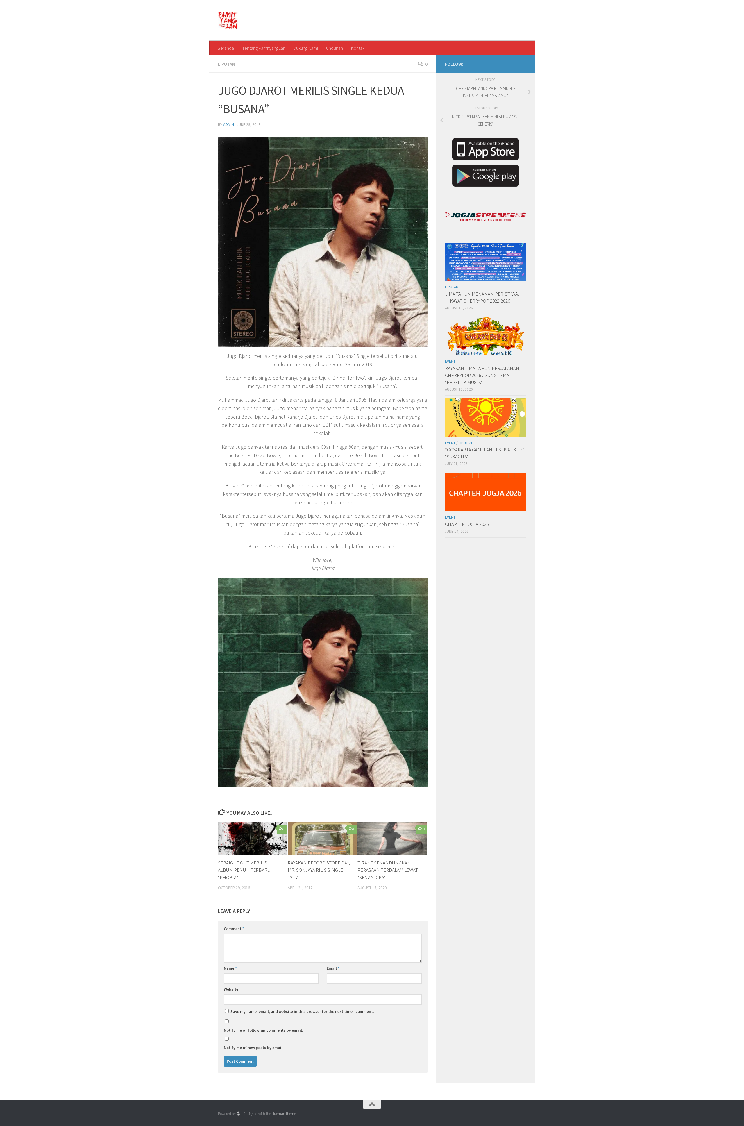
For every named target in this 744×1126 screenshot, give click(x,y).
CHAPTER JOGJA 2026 (467, 524)
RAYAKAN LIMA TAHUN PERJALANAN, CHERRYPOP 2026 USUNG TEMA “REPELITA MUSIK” (483, 375)
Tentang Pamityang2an (263, 48)
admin (228, 124)
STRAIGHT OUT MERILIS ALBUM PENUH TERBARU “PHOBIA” (244, 870)
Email (333, 968)
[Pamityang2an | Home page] (228, 20)
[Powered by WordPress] (238, 1114)
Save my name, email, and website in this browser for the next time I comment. (302, 1011)
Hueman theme (284, 1113)
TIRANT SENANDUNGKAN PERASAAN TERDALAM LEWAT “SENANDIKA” (387, 870)
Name (230, 968)
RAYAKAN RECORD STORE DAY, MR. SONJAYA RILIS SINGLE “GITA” (319, 870)
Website (231, 989)
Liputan (226, 64)
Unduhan (334, 48)
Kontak (357, 48)
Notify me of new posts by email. (254, 1047)
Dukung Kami (306, 48)
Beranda (226, 48)
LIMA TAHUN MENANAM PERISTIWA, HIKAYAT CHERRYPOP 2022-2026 (482, 297)
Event (450, 361)
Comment (234, 928)
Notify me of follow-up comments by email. (263, 1030)
